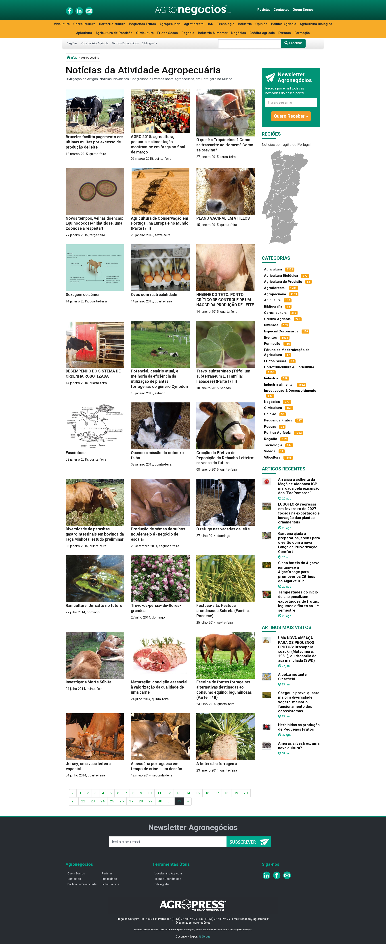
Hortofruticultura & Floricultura (289, 367)
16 (207, 793)
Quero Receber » (291, 116)
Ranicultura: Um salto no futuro (94, 605)
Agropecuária (169, 24)
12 (169, 793)
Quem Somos (303, 10)
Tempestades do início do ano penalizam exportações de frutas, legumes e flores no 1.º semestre (298, 601)
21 (74, 801)
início (74, 57)
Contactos (282, 10)
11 (159, 793)
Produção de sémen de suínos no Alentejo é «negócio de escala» (158, 534)
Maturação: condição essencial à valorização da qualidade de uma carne (159, 687)
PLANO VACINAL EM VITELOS (223, 218)
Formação (302, 33)
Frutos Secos (167, 33)
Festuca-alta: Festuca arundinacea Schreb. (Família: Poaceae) (223, 610)
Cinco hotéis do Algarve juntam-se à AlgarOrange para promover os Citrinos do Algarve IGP (298, 572)
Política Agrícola (283, 24)
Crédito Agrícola (262, 33)
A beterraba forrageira (216, 763)
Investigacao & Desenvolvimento (290, 391)
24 (103, 801)
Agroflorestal (194, 24)
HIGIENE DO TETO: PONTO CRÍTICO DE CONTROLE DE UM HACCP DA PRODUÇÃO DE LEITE (225, 299)
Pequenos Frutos (142, 24)
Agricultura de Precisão (114, 33)
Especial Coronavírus (281, 331)
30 (160, 801)
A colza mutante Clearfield (292, 676)
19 (236, 793)
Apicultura (84, 33)
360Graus (204, 936)
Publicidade (109, 878)
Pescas (270, 427)
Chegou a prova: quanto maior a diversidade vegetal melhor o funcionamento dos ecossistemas (298, 702)
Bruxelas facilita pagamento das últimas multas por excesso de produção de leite (94, 142)
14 (188, 793)
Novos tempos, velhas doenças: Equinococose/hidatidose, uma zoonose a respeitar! (94, 223)
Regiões (72, 43)
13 (178, 793)
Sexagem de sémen (83, 294)
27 (131, 801)
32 (179, 801)
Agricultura (273, 269)
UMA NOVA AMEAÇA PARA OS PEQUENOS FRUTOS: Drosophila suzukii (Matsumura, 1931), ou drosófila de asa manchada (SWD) (297, 649)
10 (150, 793)
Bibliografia (149, 43)
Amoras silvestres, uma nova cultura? (298, 745)
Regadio (187, 33)
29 (151, 801)
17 (217, 793)
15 (198, 793)
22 (83, 801)
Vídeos (269, 451)
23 (93, 801)
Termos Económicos (125, 43)
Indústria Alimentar (213, 33)
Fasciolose (76, 453)
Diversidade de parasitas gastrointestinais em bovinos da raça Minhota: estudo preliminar (95, 534)
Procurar (295, 43)
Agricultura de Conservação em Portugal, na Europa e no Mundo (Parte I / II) (160, 223)
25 (112, 801)
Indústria (245, 24)
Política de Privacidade (81, 884)
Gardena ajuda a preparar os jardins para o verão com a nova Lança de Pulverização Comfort (299, 542)
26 (122, 801)
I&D (210, 24)
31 (170, 801)
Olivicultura (145, 33)
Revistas (264, 10)
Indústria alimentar (279, 385)
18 (226, 793)
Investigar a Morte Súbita (88, 682)
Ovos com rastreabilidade (154, 294)
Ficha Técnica (110, 884)
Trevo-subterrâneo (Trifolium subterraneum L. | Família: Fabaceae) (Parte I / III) (223, 376)
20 (246, 793)
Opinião (261, 24)
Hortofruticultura (112, 24)
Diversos (271, 325)
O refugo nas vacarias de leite (223, 529)
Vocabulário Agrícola (95, 43)
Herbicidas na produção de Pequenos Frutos (299, 727)
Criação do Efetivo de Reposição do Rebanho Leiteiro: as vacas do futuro (225, 458)
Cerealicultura (84, 24)
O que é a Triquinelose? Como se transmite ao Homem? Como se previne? (224, 145)
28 (141, 801)
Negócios (238, 33)
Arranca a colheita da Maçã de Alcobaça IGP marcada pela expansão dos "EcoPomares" (298, 486)
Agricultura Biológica (316, 24)
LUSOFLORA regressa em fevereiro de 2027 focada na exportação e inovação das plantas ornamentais (299, 513)
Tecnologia (225, 24)
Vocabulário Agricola (168, 873)
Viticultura (62, 24)
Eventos (284, 33)
